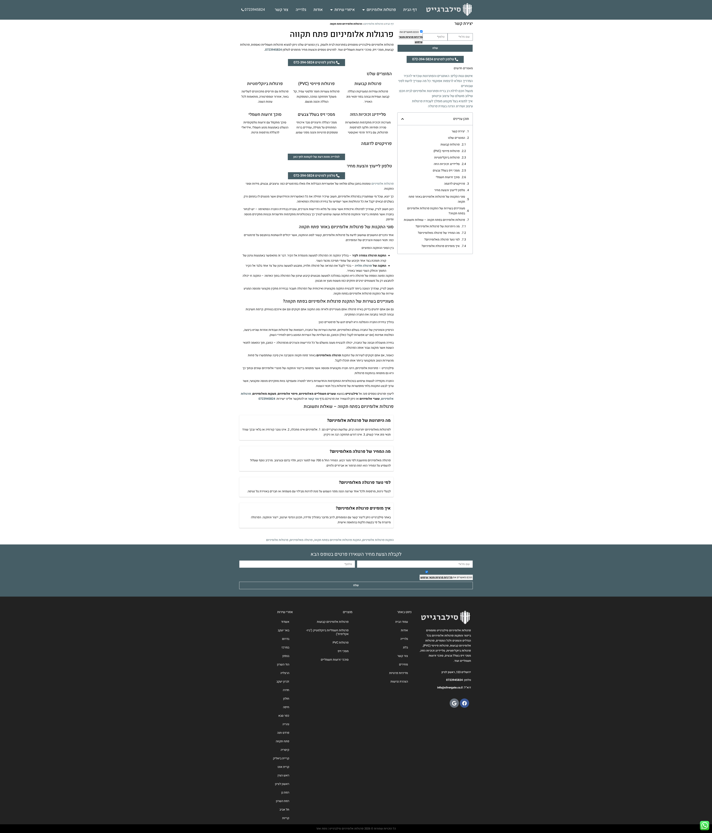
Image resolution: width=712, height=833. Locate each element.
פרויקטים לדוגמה (454, 183)
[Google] (454, 703)
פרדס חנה (283, 733)
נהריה (285, 724)
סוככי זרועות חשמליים (335, 659)
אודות (318, 10)
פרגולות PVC (341, 642)
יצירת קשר (458, 131)
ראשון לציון (282, 784)
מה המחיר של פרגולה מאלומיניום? (439, 233)
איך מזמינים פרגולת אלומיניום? (440, 246)
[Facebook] (464, 703)
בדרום (285, 639)
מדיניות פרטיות (414, 37)
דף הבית (410, 10)
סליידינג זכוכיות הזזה (447, 164)
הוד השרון (283, 664)
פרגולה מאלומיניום (301, 540)
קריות (285, 818)
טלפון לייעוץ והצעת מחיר (449, 190)
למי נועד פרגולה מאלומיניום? (442, 239)
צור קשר (281, 10)
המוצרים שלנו (456, 138)
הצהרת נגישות (399, 681)
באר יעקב (283, 630)
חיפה (286, 707)
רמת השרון (282, 801)
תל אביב (284, 809)
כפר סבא (283, 715)
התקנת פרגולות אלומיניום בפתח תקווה (337, 540)
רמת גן (285, 792)
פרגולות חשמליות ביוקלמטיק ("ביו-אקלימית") (327, 632)
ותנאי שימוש (427, 577)
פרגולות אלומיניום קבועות (333, 622)
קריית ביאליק (281, 758)
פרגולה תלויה (363, 266)
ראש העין (283, 775)
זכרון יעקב (282, 681)
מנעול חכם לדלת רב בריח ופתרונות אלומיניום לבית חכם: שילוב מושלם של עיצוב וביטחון (436, 94)
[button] (402, 118)
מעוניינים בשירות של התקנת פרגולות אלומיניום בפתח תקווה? (436, 211)
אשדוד (285, 622)
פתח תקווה (282, 741)
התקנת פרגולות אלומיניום (378, 540)
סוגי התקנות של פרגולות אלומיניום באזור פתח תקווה (437, 199)
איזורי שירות (344, 10)
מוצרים (347, 612)
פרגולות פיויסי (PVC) (447, 151)
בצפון (285, 656)
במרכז (285, 647)
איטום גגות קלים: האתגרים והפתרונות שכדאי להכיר (438, 75)
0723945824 (273, 50)
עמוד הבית (401, 622)
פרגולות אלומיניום (381, 10)
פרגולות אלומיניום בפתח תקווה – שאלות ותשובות (434, 220)
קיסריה (285, 750)
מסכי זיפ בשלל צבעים (446, 170)
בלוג (405, 647)
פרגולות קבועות (450, 144)
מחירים (403, 664)
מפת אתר (321, 829)
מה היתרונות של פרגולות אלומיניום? (438, 226)
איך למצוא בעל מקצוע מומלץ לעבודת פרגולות (442, 101)
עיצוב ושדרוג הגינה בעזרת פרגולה (450, 106)
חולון (286, 698)
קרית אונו (283, 767)
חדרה (286, 690)
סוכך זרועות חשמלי (448, 177)
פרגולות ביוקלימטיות (447, 157)
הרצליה (284, 673)
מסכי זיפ (343, 651)
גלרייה (301, 10)
